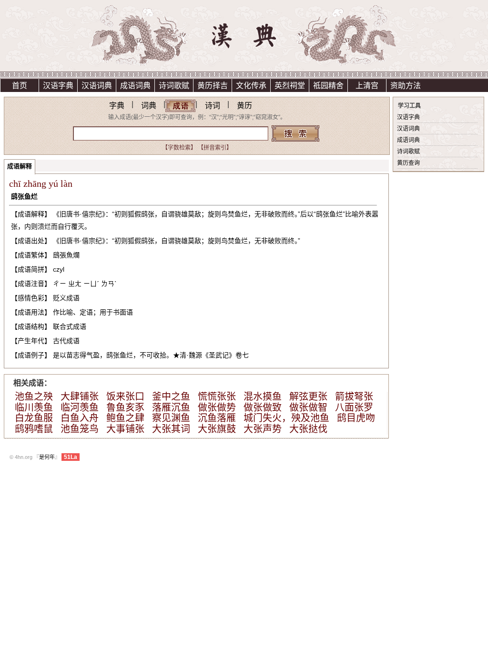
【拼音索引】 (215, 147)
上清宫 (367, 85)
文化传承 (251, 85)
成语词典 (135, 85)
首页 (19, 85)
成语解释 (19, 166)
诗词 (212, 106)
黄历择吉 (212, 85)
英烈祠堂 (289, 85)
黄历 (244, 106)
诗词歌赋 (174, 85)
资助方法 (405, 85)
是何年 (47, 457)
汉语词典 (96, 85)
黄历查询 (408, 163)
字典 (116, 106)
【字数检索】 (179, 147)
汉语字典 (58, 85)
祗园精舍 (328, 85)
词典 (148, 106)
